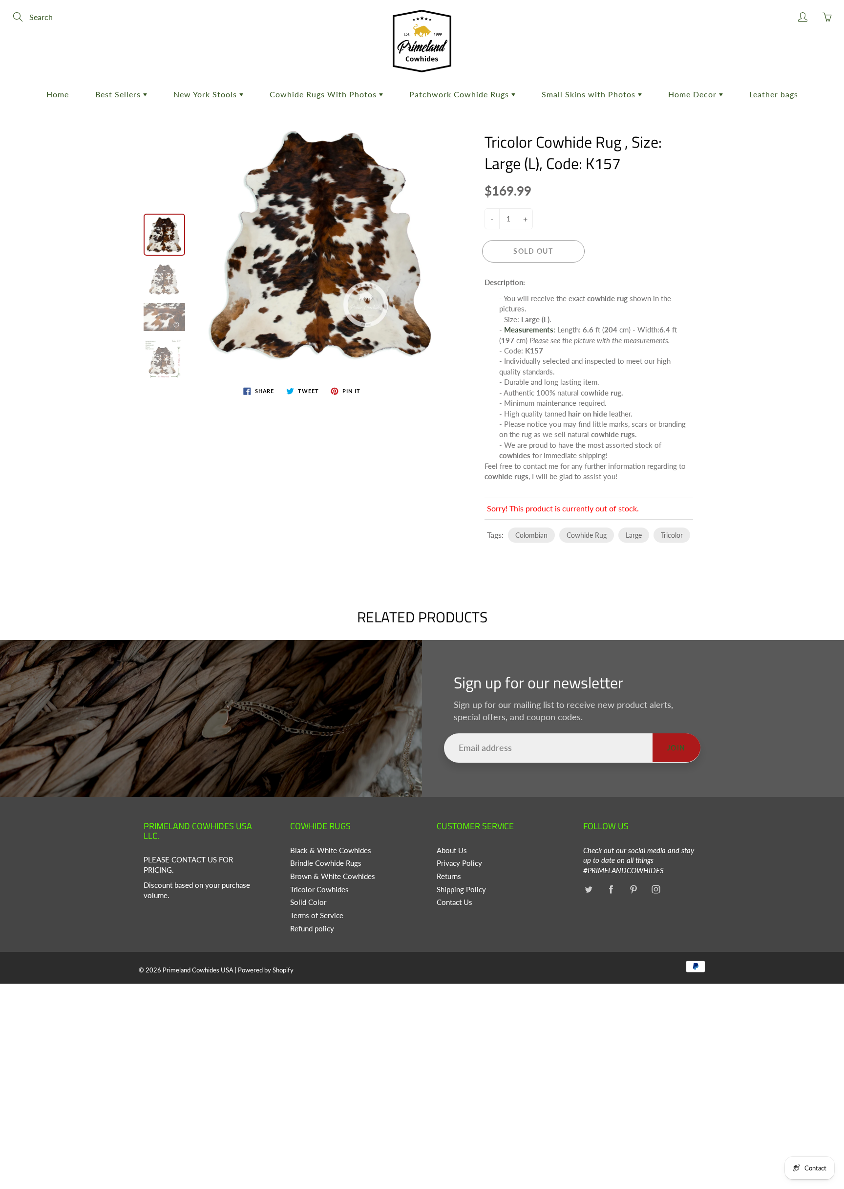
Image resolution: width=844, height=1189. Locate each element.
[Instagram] (655, 889)
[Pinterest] (633, 889)
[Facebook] (610, 889)
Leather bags (773, 94)
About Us (452, 850)
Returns (449, 876)
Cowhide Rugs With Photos (324, 94)
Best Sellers (119, 94)
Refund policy (312, 929)
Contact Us (454, 902)
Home (57, 94)
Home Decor (693, 94)
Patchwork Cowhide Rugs (460, 94)
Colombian (531, 535)
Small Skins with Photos (590, 94)
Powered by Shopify (266, 970)
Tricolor (672, 535)
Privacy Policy (459, 863)
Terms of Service (316, 915)
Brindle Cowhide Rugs (325, 863)
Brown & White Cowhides (332, 876)
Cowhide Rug (587, 535)
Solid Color (308, 902)
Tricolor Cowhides (319, 889)
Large (634, 535)
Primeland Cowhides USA (198, 970)
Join (676, 748)
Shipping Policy (461, 889)
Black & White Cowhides (330, 850)
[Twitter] (588, 889)
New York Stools (206, 94)
